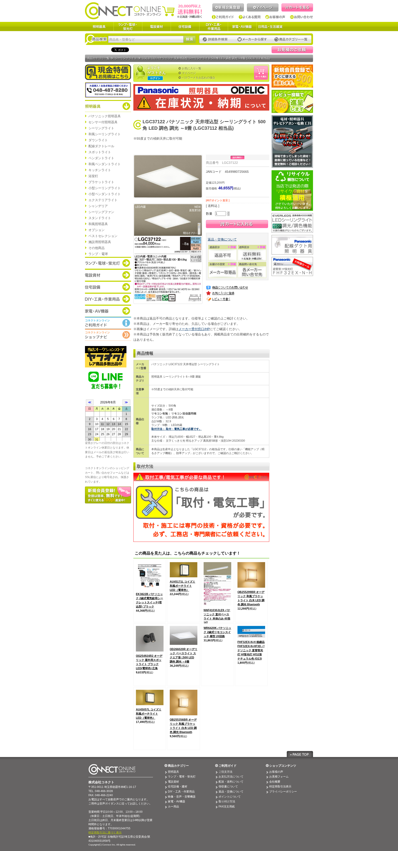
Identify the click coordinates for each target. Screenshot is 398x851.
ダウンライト (98, 140)
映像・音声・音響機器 (182, 796)
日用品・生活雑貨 (270, 26)
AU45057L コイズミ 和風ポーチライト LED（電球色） (148, 713)
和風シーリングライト (104, 134)
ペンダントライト (101, 158)
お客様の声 (275, 17)
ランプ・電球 (98, 254)
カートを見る (297, 7)
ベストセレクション (102, 236)
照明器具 (99, 26)
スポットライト (99, 152)
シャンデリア (98, 206)
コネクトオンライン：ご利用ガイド (108, 323)
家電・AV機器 (242, 26)
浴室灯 (93, 176)
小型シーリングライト (104, 188)
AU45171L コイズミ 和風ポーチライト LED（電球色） (182, 586)
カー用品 (173, 806)
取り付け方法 (227, 801)
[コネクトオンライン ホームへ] (143, 10)
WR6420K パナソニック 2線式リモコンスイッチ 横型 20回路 (217, 632)
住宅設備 (185, 26)
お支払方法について (231, 776)
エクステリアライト (102, 200)
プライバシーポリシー (283, 791)
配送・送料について (231, 781)
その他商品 (96, 248)
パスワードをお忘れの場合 (198, 77)
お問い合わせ (301, 17)
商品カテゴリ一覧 (98, 58)
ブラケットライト (101, 182)
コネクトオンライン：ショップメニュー (108, 335)
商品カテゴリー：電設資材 (108, 275)
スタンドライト (99, 218)
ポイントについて (230, 796)
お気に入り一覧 (191, 68)
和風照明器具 (98, 224)
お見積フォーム (279, 776)
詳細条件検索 (216, 39)
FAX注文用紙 (227, 806)
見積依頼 (292, 49)
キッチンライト (99, 170)
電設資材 (156, 26)
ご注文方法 (225, 771)
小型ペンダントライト (104, 194)
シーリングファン (101, 212)
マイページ (262, 7)
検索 (189, 39)
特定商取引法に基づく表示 (105, 832)
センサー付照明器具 (102, 122)
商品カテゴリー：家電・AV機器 (108, 311)
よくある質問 (250, 17)
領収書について (228, 786)
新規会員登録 (228, 7)
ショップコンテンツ (282, 765)
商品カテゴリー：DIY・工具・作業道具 (108, 299)
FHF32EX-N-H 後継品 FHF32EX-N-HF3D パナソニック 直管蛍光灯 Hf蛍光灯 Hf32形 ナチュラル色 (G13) (251, 650)
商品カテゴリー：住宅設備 (108, 287)
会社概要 (274, 781)
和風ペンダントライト (104, 164)
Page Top (300, 754)
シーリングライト (101, 128)
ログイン (155, 78)
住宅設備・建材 (177, 786)
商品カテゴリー (178, 765)
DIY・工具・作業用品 (213, 26)
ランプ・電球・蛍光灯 (128, 26)
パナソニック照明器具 (104, 116)
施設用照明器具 (99, 242)
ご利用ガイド (223, 17)
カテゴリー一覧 (291, 39)
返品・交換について (222, 239)
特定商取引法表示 (280, 786)
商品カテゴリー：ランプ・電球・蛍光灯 (108, 263)
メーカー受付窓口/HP (194, 329)
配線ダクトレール (101, 146)
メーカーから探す (252, 39)
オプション (96, 230)
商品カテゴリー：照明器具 (108, 106)
